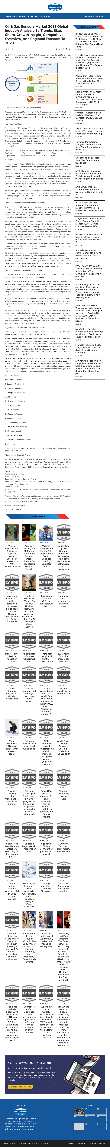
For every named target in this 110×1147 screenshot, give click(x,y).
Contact (102, 1143)
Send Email (14, 476)
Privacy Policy (81, 1143)
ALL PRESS (32, 16)
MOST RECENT (19, 16)
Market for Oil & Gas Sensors (34, 112)
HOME (8, 16)
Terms (71, 1143)
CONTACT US (44, 16)
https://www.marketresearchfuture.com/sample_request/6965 (30, 155)
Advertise (92, 1143)
